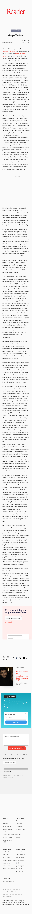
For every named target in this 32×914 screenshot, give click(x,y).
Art (17, 821)
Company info (6, 878)
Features (5, 818)
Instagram (20, 866)
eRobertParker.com (8, 51)
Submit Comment (15, 748)
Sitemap (5, 894)
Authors (5, 824)
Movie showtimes (21, 832)
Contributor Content (9, 835)
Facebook (20, 860)
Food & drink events (9, 860)
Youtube (20, 871)
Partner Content (7, 837)
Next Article (20, 668)
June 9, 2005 (26, 42)
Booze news (6, 857)
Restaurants (6, 866)
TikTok (19, 868)
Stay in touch (20, 849)
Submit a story (21, 857)
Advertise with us (16, 892)
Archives (5, 821)
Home (4, 889)
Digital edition (7, 897)
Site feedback (20, 855)
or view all (8, 622)
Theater (18, 835)
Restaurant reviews (8, 868)
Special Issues (7, 829)
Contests (19, 826)
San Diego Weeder (8, 881)
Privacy (11, 894)
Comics (4, 832)
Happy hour (6, 863)
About (9, 889)
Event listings (20, 829)
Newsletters (20, 852)
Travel (18, 837)
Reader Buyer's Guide (7, 841)
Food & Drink (6, 849)
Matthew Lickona (7, 42)
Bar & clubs (6, 852)
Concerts (19, 824)
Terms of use (19, 894)
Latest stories (7, 826)
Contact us (6, 892)
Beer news (5, 855)
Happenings (20, 818)
